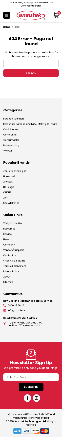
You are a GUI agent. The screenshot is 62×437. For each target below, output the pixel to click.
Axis (5, 197)
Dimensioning (11, 145)
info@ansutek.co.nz (19, 310)
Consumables (11, 140)
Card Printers (10, 129)
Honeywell (9, 176)
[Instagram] (36, 398)
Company (9, 244)
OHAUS (7, 192)
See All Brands (11, 203)
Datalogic (8, 187)
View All (7, 150)
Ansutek (8, 181)
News (6, 239)
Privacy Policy (11, 271)
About (6, 276)
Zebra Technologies (14, 171)
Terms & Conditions (14, 266)
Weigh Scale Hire (12, 223)
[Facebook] (27, 398)
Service (7, 234)
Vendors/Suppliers (13, 250)
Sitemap (8, 282)
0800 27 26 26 (16, 305)
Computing (10, 134)
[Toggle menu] (6, 15)
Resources (9, 228)
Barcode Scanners (13, 118)
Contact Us (9, 255)
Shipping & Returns (14, 260)
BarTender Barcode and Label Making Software (30, 124)
